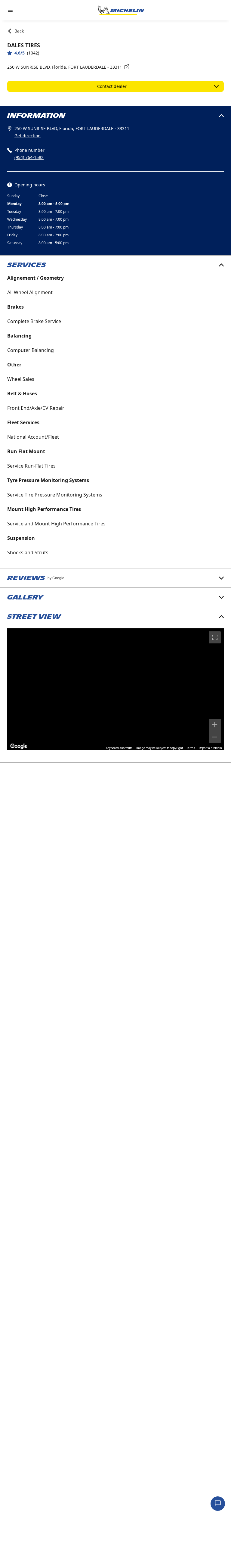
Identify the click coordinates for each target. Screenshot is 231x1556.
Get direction (27, 135)
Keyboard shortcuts (119, 748)
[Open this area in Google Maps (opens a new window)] (19, 746)
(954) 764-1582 (29, 157)
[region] (115, 689)
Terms (190, 748)
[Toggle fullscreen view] (215, 637)
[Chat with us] (218, 1503)
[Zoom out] (215, 737)
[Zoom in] (215, 725)
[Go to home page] (121, 10)
